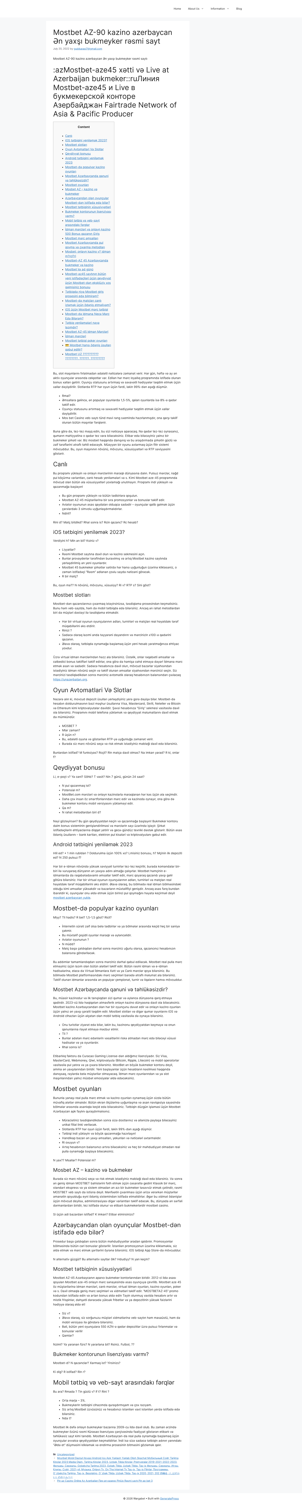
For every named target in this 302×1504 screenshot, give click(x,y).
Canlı (68, 136)
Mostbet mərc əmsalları (81, 238)
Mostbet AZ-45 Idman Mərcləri (86, 331)
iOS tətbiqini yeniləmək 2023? (86, 140)
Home (177, 8)
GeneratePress (169, 1498)
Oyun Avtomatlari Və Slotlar (84, 149)
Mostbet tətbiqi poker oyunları (86, 340)
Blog (239, 8)
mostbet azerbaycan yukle (71, 897)
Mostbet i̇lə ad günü (79, 269)
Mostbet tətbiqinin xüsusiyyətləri (88, 207)
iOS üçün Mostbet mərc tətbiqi (86, 309)
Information (218, 8)
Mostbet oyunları (77, 185)
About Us (193, 8)
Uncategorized (65, 1454)
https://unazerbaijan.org (70, 679)
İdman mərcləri (75, 336)
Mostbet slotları (76, 144)
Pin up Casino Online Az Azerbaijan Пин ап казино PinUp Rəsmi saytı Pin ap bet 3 (105, 1480)
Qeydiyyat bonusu (78, 153)
